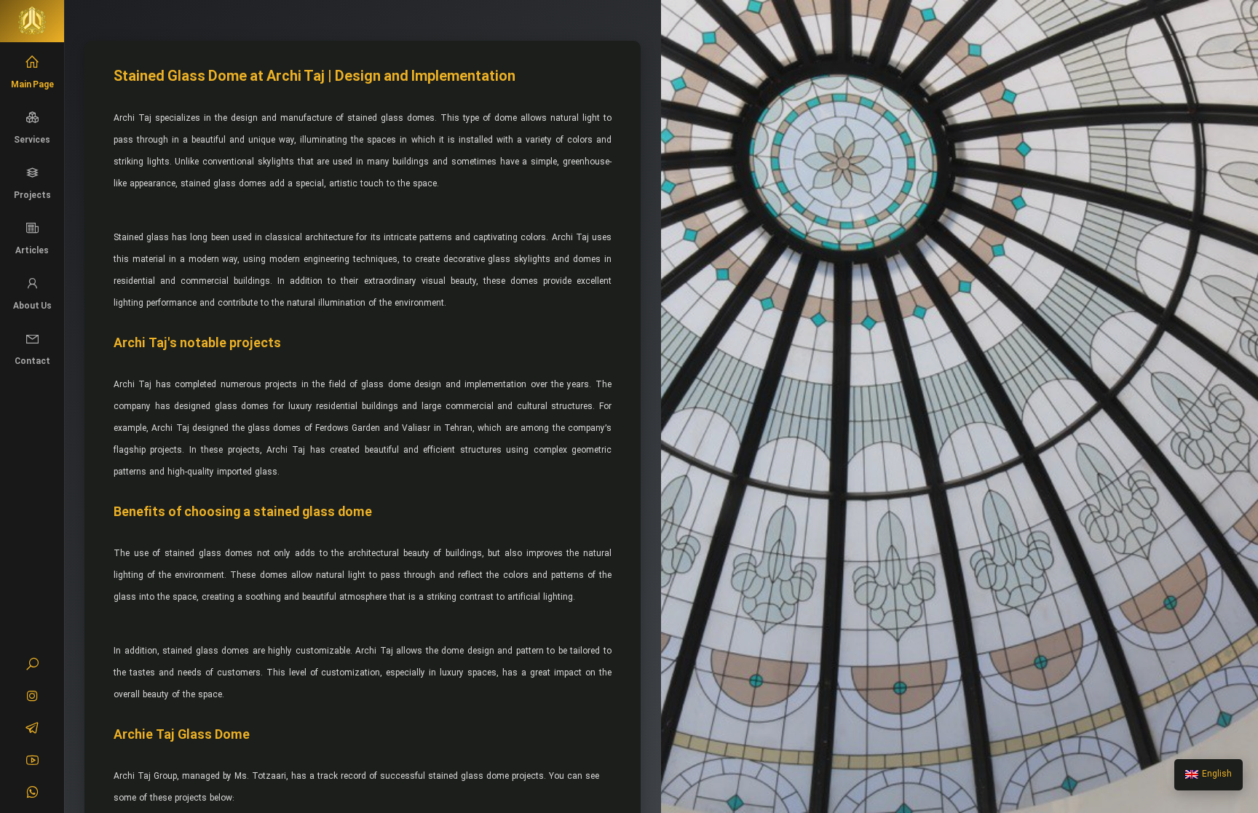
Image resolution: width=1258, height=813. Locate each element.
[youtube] (32, 762)
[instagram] (32, 698)
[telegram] (32, 730)
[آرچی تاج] (32, 21)
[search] (32, 666)
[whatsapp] (32, 794)
